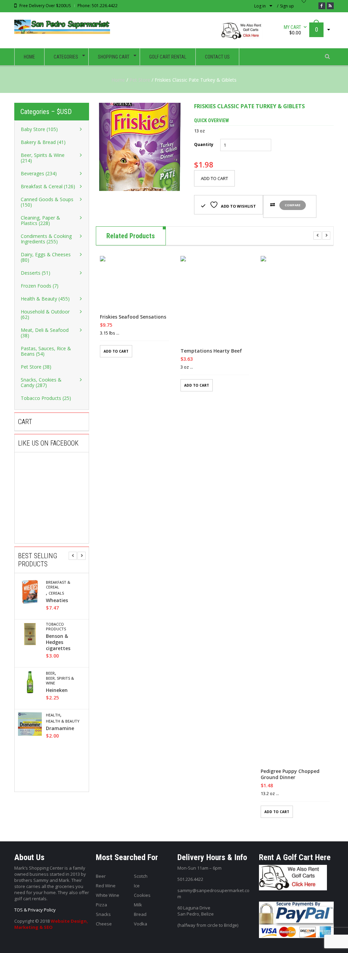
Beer (50, 673)
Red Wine (106, 886)
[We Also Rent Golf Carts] (243, 33)
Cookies (142, 895)
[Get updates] (330, 5)
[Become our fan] (321, 5)
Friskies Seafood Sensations (133, 317)
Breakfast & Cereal (58, 584)
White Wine (107, 895)
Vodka (140, 924)
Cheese (104, 924)
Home (118, 80)
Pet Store (139, 80)
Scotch (140, 876)
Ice (137, 886)
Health (53, 715)
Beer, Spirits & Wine (60, 680)
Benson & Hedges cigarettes (58, 642)
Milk (138, 905)
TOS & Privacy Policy (35, 910)
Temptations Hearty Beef (211, 351)
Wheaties (57, 600)
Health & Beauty (63, 721)
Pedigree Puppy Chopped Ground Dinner (290, 774)
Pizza (101, 905)
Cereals (56, 593)
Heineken (57, 690)
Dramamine (60, 728)
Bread (140, 914)
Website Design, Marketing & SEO (51, 924)
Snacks (103, 914)
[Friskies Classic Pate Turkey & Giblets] (140, 147)
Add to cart (214, 178)
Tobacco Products (56, 626)
